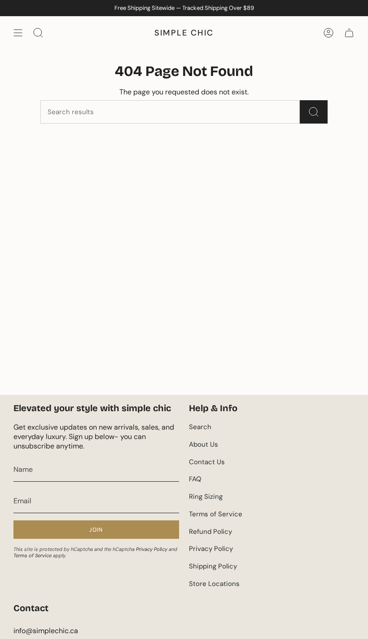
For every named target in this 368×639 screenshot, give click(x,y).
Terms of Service (32, 555)
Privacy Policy (151, 549)
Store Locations (214, 583)
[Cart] (349, 33)
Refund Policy (210, 531)
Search (200, 426)
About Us (203, 444)
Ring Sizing (206, 496)
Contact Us (207, 461)
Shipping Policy (213, 566)
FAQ (195, 479)
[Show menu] (18, 33)
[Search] (314, 112)
